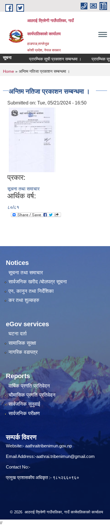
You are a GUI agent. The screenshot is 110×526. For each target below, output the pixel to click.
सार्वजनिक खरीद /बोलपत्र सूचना (38, 282)
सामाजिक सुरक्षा (22, 343)
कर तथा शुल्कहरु (24, 300)
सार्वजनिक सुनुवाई (24, 404)
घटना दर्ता (18, 333)
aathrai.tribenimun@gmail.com (65, 456)
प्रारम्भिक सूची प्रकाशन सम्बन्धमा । (52, 59)
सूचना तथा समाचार (23, 188)
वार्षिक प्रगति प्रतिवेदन (29, 386)
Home (8, 71)
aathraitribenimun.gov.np (48, 445)
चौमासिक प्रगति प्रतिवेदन (32, 395)
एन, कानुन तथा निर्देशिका (31, 291)
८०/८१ (13, 207)
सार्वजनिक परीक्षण (24, 413)
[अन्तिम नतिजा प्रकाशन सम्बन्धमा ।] (32, 139)
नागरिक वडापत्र (23, 352)
